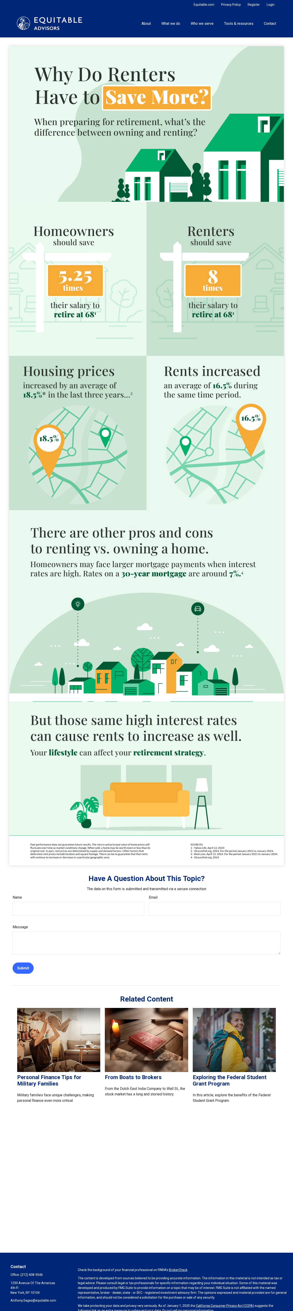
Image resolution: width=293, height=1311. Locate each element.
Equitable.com (204, 4)
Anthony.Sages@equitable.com (33, 1300)
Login (270, 4)
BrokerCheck (178, 1270)
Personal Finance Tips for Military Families (49, 1080)
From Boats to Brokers (133, 1077)
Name (17, 897)
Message (20, 927)
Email (153, 897)
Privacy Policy (231, 4)
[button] (146, 23)
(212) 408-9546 (31, 1275)
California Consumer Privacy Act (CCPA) (225, 1306)
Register (254, 4)
